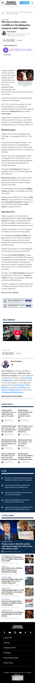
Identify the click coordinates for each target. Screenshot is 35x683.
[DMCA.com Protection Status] (17, 678)
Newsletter (7, 653)
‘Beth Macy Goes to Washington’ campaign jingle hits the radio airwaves (12, 614)
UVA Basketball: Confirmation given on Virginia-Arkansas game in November (12, 559)
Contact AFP (7, 638)
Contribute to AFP (9, 648)
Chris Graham (8, 420)
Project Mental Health (10, 658)
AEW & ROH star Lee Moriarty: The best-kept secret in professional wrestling (12, 570)
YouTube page (18, 385)
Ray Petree (4, 574)
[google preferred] (9, 40)
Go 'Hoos (12, 555)
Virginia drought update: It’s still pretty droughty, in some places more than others (12, 592)
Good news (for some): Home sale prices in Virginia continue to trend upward (11, 603)
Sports (4, 566)
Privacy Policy (8, 663)
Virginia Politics (7, 541)
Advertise (6, 643)
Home (3, 13)
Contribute (24, 3)
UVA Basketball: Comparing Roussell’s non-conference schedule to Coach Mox (25, 414)
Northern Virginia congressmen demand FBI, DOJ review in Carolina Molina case (12, 581)
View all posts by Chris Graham (11, 396)
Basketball (5, 19)
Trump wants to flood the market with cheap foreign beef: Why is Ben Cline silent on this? (17, 546)
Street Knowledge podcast (11, 390)
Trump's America (7, 577)
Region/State (6, 588)
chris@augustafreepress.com (12, 392)
